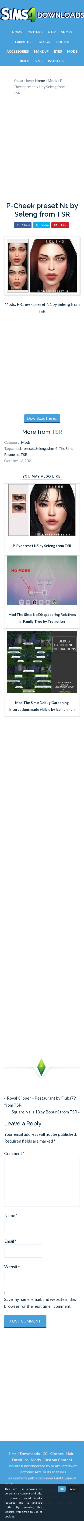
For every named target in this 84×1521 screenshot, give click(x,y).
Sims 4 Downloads (42, 15)
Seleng (40, 448)
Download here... (42, 418)
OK (62, 1489)
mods (18, 448)
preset (29, 448)
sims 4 (52, 448)
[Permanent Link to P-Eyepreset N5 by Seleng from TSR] (42, 534)
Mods (26, 442)
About (73, 1489)
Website (12, 1266)
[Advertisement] (42, 150)
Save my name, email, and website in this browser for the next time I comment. (40, 1303)
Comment (14, 1153)
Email (10, 1241)
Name (11, 1215)
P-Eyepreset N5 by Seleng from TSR (42, 546)
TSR (57, 431)
